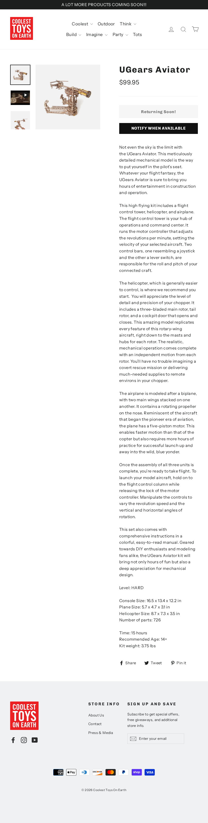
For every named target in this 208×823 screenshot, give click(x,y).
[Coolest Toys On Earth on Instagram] (24, 740)
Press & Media (100, 732)
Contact (95, 724)
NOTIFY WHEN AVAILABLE (158, 128)
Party (118, 34)
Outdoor (106, 23)
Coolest (80, 23)
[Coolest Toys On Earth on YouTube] (35, 740)
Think (126, 23)
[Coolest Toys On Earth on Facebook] (13, 740)
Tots (137, 34)
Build (71, 34)
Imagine (95, 34)
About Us (96, 715)
